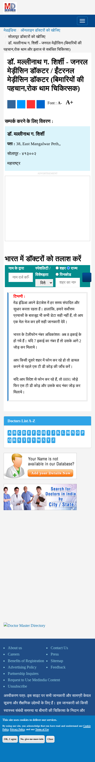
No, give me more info (31, 739)
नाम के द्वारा (16, 268)
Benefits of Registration (26, 661)
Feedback (58, 667)
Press (55, 654)
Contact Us (59, 648)
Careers (13, 654)
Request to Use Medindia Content (34, 680)
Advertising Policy (22, 667)
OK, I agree (10, 739)
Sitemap (57, 661)
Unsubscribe (17, 686)
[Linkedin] (41, 104)
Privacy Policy (17, 729)
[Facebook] (11, 104)
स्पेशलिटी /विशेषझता (42, 271)
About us (15, 648)
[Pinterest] (31, 104)
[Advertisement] (41, 206)
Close (50, 739)
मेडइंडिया (10, 30)
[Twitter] (21, 104)
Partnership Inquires (23, 673)
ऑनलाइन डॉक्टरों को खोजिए (40, 30)
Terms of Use (42, 729)
